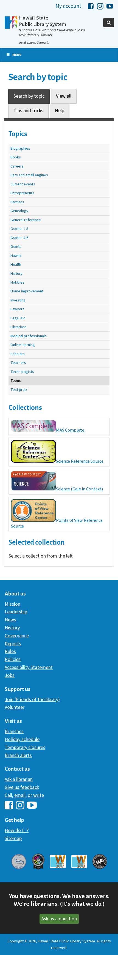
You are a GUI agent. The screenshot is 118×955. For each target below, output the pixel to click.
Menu (16, 55)
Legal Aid (18, 318)
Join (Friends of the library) (32, 699)
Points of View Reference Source (57, 523)
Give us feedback (22, 787)
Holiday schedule (22, 739)
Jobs (10, 675)
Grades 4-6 (19, 238)
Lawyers (17, 309)
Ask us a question (59, 918)
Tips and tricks (28, 110)
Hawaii (15, 256)
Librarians (18, 327)
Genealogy (19, 211)
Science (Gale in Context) (79, 489)
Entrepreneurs (22, 193)
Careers (17, 166)
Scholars (17, 354)
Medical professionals (28, 336)
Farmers (17, 202)
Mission (12, 604)
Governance (17, 635)
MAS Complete (70, 430)
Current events (22, 184)
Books (15, 157)
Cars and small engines (29, 175)
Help (59, 110)
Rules (10, 651)
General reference (25, 220)
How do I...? (17, 830)
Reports (13, 643)
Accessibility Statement (29, 667)
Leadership (16, 611)
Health (15, 264)
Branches (14, 731)
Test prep (18, 390)
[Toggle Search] (108, 22)
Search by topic (28, 96)
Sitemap (13, 838)
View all (63, 96)
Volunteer (14, 707)
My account (68, 6)
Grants (15, 246)
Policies (13, 659)
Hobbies (17, 282)
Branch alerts (18, 755)
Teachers (18, 363)
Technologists (22, 372)
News (10, 619)
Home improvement (26, 291)
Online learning (22, 345)
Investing (18, 300)
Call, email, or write (24, 795)
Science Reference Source (79, 461)
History (16, 273)
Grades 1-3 (19, 229)
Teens (15, 380)
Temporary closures (25, 747)
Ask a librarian (19, 779)
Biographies (20, 148)
